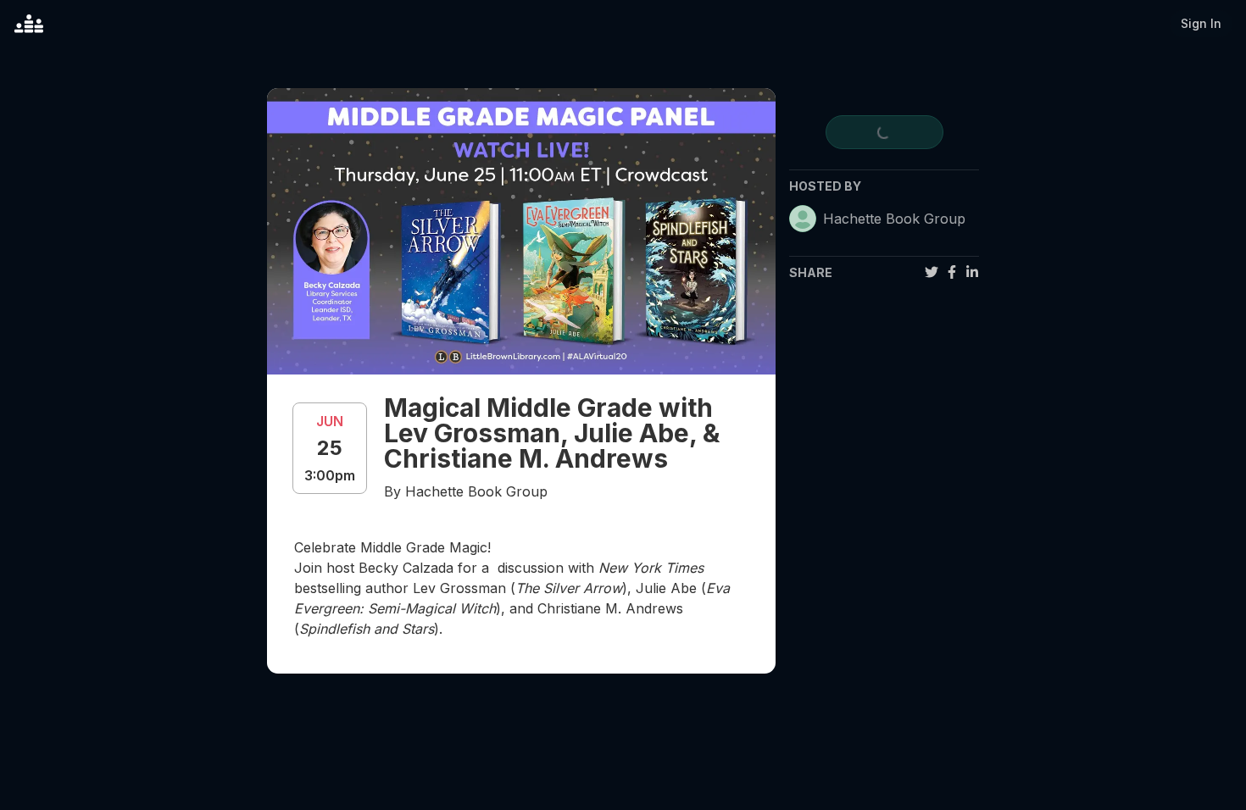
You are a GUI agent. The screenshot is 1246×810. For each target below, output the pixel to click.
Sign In (1201, 23)
